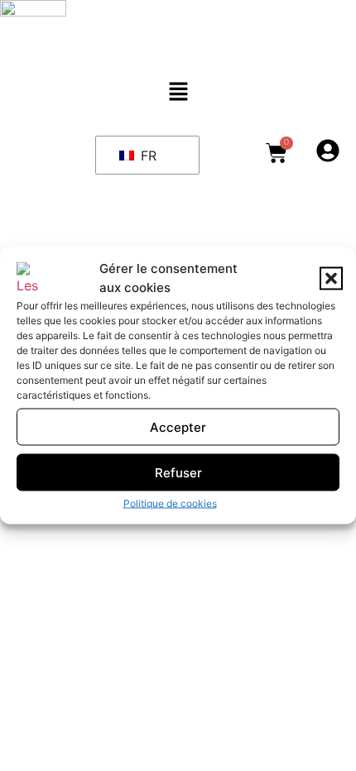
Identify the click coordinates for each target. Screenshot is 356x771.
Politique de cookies (170, 503)
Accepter (178, 426)
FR (146, 155)
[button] (331, 278)
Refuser (178, 472)
